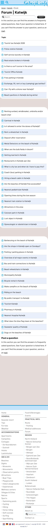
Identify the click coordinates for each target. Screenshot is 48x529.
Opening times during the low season (20, 195)
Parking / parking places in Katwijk (18, 252)
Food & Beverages (32, 413)
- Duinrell (5, 447)
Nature (4, 495)
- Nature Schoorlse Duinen (33, 443)
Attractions (6, 475)
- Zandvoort (30, 477)
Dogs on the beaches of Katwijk (17, 332)
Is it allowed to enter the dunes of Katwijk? (22, 126)
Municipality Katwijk (12, 275)
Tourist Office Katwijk (13, 72)
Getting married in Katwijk (15, 155)
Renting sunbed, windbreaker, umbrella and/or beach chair (22, 113)
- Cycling (5, 504)
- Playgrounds (7, 481)
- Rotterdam (30, 501)
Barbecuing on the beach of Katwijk (19, 240)
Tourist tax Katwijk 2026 (14, 43)
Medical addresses (33, 429)
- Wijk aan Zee (31, 463)
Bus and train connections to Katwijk (19, 263)
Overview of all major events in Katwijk (20, 258)
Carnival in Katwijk (12, 120)
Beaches (5, 460)
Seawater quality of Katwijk (15, 327)
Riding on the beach (12, 292)
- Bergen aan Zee (32, 447)
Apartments (6, 436)
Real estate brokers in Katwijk (16, 60)
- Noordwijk (30, 492)
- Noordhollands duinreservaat (32, 459)
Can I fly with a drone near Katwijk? (19, 89)
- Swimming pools (8, 501)
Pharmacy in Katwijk (12, 310)
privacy (28, 524)
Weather (5, 429)
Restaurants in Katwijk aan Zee (17, 161)
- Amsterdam (30, 471)
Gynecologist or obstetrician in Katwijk (20, 224)
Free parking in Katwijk (14, 78)
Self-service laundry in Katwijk (17, 55)
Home (3, 413)
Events (28, 416)
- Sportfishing (7, 519)
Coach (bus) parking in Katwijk (17, 172)
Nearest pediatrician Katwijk (16, 190)
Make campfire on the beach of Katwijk (20, 286)
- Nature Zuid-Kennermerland (31, 467)
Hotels (4, 450)
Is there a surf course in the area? (18, 66)
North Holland (31, 439)
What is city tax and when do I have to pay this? (24, 167)
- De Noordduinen (8, 445)
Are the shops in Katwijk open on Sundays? (22, 246)
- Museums (6, 466)
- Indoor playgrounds (10, 484)
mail (3, 31)
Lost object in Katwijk (13, 218)
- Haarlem (29, 474)
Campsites (5, 439)
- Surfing (5, 516)
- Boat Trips (6, 478)
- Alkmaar (29, 453)
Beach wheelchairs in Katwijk (16, 269)
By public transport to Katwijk (16, 298)
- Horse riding (7, 510)
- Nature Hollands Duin (34, 489)
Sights (4, 463)
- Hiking (4, 507)
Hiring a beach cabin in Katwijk (17, 178)
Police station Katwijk (13, 49)
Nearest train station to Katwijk (17, 201)
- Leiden (28, 483)
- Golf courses (7, 513)
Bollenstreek (30, 486)
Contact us (29, 518)
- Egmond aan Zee (32, 455)
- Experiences (7, 487)
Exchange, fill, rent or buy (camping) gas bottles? (24, 83)
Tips (3, 423)
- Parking (29, 426)
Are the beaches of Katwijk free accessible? (22, 184)
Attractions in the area (13, 207)
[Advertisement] (24, 103)
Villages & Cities (8, 492)
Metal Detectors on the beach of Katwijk (21, 143)
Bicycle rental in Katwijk (14, 281)
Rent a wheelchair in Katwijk (16, 132)
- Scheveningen (31, 495)
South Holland (31, 480)
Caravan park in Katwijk (14, 213)
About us (29, 511)
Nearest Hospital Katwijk (14, 315)
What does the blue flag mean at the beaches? (23, 321)
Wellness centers (8, 489)
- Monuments (7, 469)
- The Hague (30, 498)
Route (27, 423)
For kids (4, 426)
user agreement (19, 524)
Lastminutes (6, 453)
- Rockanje (29, 503)
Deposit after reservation (15, 138)
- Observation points (10, 472)
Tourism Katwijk (11, 304)
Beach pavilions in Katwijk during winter (21, 95)
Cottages (5, 442)
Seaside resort (7, 420)
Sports (4, 498)
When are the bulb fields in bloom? (18, 149)
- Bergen (28, 450)
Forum (27, 431)
